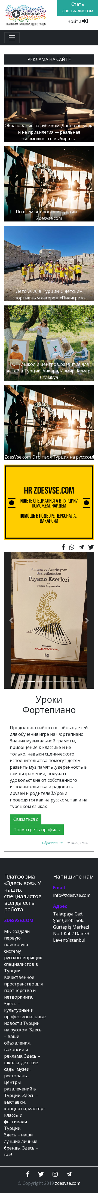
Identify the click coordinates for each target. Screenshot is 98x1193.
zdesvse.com (67, 1183)
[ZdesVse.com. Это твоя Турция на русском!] (49, 422)
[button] (11, 620)
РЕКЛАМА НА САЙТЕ (49, 59)
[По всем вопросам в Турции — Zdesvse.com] (49, 183)
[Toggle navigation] (12, 37)
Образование (52, 842)
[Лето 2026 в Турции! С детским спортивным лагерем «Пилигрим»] (49, 263)
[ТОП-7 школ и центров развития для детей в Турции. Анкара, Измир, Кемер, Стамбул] (49, 343)
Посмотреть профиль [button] (36, 830)
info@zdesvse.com (71, 895)
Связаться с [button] (25, 819)
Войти (75, 21)
